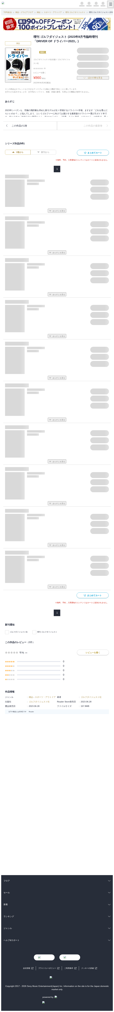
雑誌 (38, 12)
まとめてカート (94, 153)
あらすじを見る (59, 211)
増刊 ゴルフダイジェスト (75, 12)
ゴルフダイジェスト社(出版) (44, 59)
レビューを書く (39, 73)
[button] (89, 968)
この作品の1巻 (19, 125)
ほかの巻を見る (95, 78)
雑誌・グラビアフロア (24, 12)
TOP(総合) (8, 12)
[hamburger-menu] (110, 4)
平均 (21, 652)
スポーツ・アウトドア (53, 12)
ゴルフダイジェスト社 (19, 632)
